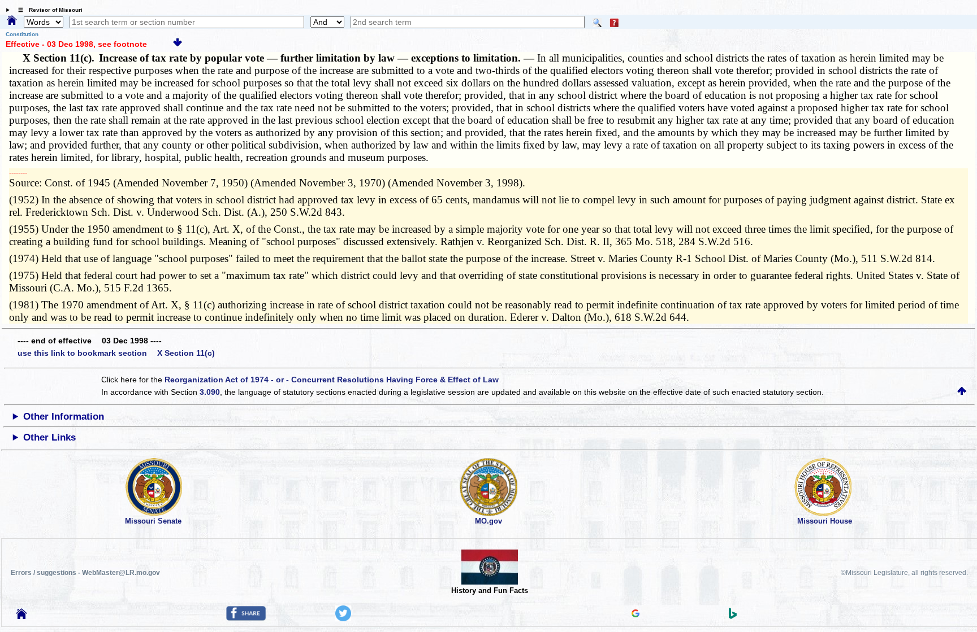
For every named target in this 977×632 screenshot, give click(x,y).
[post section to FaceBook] (246, 617)
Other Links (49, 437)
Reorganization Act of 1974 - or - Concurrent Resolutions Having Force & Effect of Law (332, 379)
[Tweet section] (343, 618)
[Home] (12, 21)
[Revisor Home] (21, 616)
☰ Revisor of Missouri (47, 10)
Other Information (63, 416)
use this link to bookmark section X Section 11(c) (116, 353)
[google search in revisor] (635, 614)
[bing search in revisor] (733, 616)
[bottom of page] (177, 44)
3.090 (210, 391)
